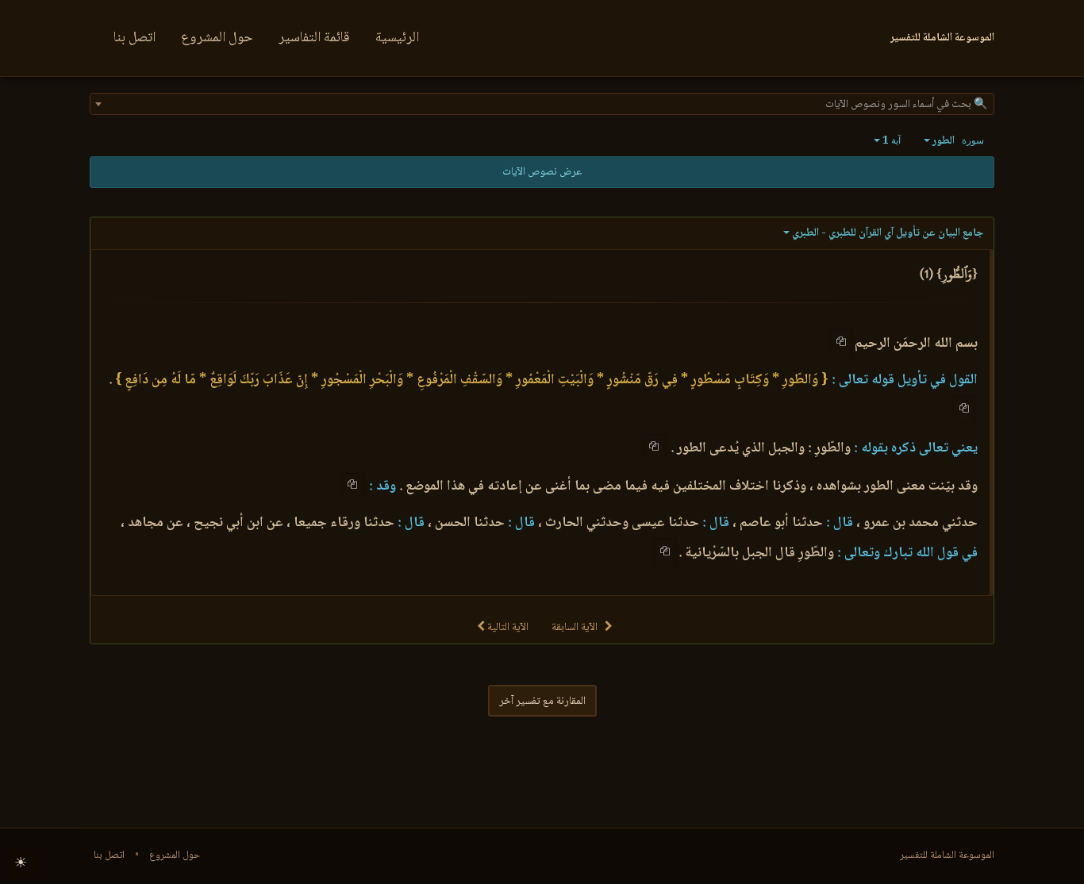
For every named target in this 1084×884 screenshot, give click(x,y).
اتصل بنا (134, 38)
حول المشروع (217, 38)
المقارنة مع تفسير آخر (542, 701)
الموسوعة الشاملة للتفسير (947, 855)
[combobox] (542, 104)
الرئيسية (397, 38)
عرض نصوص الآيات (542, 172)
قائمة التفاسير (314, 38)
